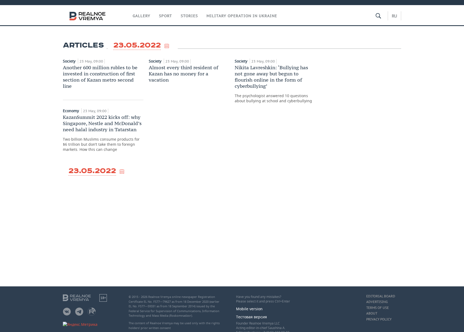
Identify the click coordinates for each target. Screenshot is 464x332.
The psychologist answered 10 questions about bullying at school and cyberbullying (273, 83)
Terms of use (377, 308)
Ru (394, 16)
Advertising (377, 302)
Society (70, 61)
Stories (189, 15)
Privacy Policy (379, 319)
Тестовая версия (251, 316)
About (371, 313)
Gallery (141, 15)
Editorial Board (380, 296)
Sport (165, 15)
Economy (71, 110)
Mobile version (249, 308)
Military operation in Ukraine (241, 15)
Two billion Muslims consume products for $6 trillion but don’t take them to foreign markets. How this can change (102, 133)
